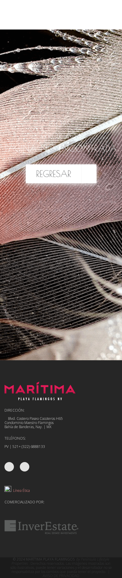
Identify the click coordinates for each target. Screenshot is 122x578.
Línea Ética (20, 490)
